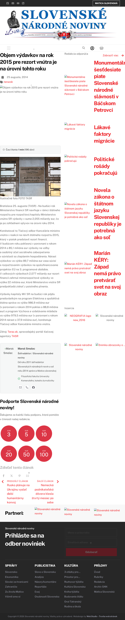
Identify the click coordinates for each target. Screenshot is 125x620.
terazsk (8, 81)
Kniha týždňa (71, 591)
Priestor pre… (72, 577)
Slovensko (11, 572)
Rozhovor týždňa (73, 581)
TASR (15, 336)
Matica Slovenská (106, 3)
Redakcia (99, 581)
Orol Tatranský (72, 601)
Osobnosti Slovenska (47, 596)
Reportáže (41, 586)
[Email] (20, 387)
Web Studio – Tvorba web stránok (102, 616)
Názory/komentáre (45, 581)
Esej (37, 591)
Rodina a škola (72, 606)
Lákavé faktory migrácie (104, 134)
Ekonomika (11, 577)
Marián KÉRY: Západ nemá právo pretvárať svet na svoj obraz (107, 273)
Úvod (97, 572)
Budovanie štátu (73, 596)
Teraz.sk (13, 331)
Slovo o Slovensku (45, 572)
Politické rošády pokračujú (105, 166)
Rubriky (98, 577)
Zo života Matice (14, 591)
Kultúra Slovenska (74, 586)
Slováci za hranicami (16, 581)
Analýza (39, 577)
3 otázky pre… (72, 572)
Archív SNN (100, 586)
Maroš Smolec (26, 348)
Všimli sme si (12, 596)
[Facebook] (33, 387)
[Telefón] (26, 387)
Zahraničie (11, 586)
